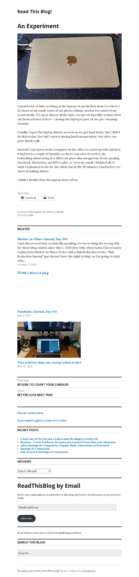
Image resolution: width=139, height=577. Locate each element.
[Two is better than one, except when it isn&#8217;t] (49, 340)
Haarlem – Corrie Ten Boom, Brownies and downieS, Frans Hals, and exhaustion (68, 442)
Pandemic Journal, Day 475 (37, 311)
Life (31, 215)
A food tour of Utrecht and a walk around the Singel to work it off (59, 439)
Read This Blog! (34, 11)
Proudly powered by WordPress (36, 570)
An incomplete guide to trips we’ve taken (42, 420)
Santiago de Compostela (35, 448)
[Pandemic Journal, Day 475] (49, 289)
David (60, 212)
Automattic (89, 570)
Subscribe (26, 518)
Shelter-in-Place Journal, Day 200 (42, 239)
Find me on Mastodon (30, 413)
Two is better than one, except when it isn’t (49, 362)
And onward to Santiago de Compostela (44, 452)
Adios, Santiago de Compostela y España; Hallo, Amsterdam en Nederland (64, 445)
